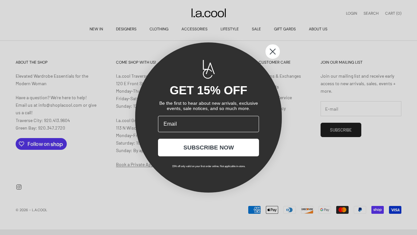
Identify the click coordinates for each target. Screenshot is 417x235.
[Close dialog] (272, 51)
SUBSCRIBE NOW (208, 147)
